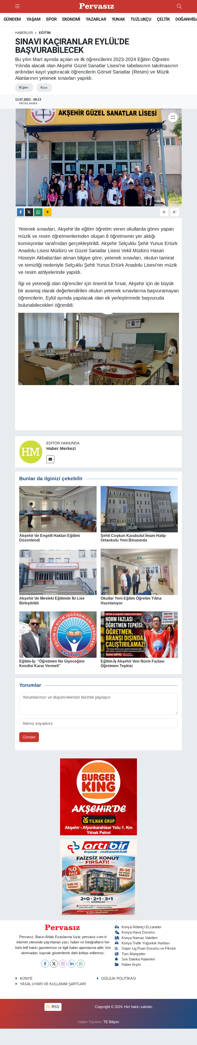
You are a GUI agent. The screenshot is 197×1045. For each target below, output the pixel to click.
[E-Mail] (50, 459)
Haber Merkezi (61, 448)
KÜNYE (26, 978)
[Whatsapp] (81, 964)
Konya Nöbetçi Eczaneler (141, 927)
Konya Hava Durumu (138, 932)
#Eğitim (23, 87)
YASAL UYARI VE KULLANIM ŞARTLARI (53, 984)
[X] (54, 964)
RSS (55, 1007)
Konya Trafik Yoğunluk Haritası (146, 943)
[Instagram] (63, 964)
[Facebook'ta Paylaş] (20, 212)
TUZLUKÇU (140, 19)
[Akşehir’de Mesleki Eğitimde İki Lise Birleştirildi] (58, 571)
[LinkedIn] (72, 964)
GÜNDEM (12, 19)
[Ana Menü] (17, 6)
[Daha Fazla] (47, 212)
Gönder (29, 737)
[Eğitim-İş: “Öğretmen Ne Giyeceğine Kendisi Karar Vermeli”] (58, 634)
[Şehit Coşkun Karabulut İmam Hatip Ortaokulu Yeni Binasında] (139, 509)
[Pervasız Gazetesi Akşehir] (97, 6)
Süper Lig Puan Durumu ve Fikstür (149, 948)
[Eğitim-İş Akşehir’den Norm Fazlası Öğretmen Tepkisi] (139, 634)
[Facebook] (45, 964)
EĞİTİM (45, 33)
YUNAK (118, 19)
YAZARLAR (96, 19)
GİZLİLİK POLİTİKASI (118, 978)
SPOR (51, 19)
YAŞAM (33, 19)
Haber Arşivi (131, 964)
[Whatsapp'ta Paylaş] (38, 212)
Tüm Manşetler (133, 954)
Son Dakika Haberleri (138, 959)
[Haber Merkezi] (30, 451)
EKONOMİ (71, 19)
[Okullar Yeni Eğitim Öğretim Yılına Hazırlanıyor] (139, 571)
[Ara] (179, 6)
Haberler (24, 33)
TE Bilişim (111, 1022)
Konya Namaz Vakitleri (139, 938)
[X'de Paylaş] (29, 212)
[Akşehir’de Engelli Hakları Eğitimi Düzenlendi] (58, 509)
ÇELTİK (163, 19)
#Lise (43, 87)
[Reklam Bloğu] (98, 796)
